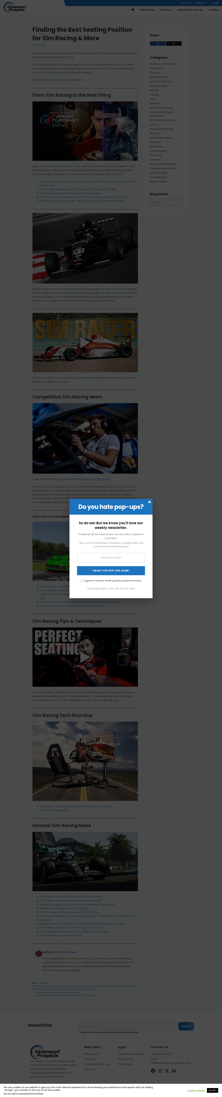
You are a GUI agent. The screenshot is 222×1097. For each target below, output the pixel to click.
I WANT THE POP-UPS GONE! (111, 570)
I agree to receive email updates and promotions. (113, 580)
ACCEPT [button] (212, 1090)
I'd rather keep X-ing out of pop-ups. (111, 588)
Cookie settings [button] (196, 1090)
